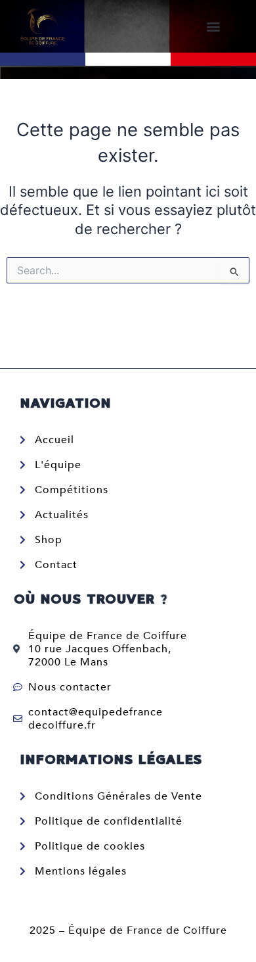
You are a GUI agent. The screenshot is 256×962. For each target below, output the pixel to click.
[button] (213, 26)
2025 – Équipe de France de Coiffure (128, 930)
